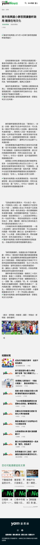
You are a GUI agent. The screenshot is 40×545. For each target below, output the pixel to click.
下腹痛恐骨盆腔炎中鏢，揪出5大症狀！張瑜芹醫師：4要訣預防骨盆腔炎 (7, 481)
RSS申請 (31, 3)
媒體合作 (31, 535)
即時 (7, 10)
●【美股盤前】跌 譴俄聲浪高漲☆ (32, 501)
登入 (36, 3)
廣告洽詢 (24, 535)
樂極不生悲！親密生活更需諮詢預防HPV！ (32, 481)
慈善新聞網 (5, 24)
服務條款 (8, 535)
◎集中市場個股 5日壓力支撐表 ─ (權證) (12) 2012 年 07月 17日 (19, 501)
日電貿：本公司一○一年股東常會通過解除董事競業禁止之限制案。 (7, 501)
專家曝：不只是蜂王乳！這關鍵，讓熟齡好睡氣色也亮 (19, 481)
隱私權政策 (16, 535)
